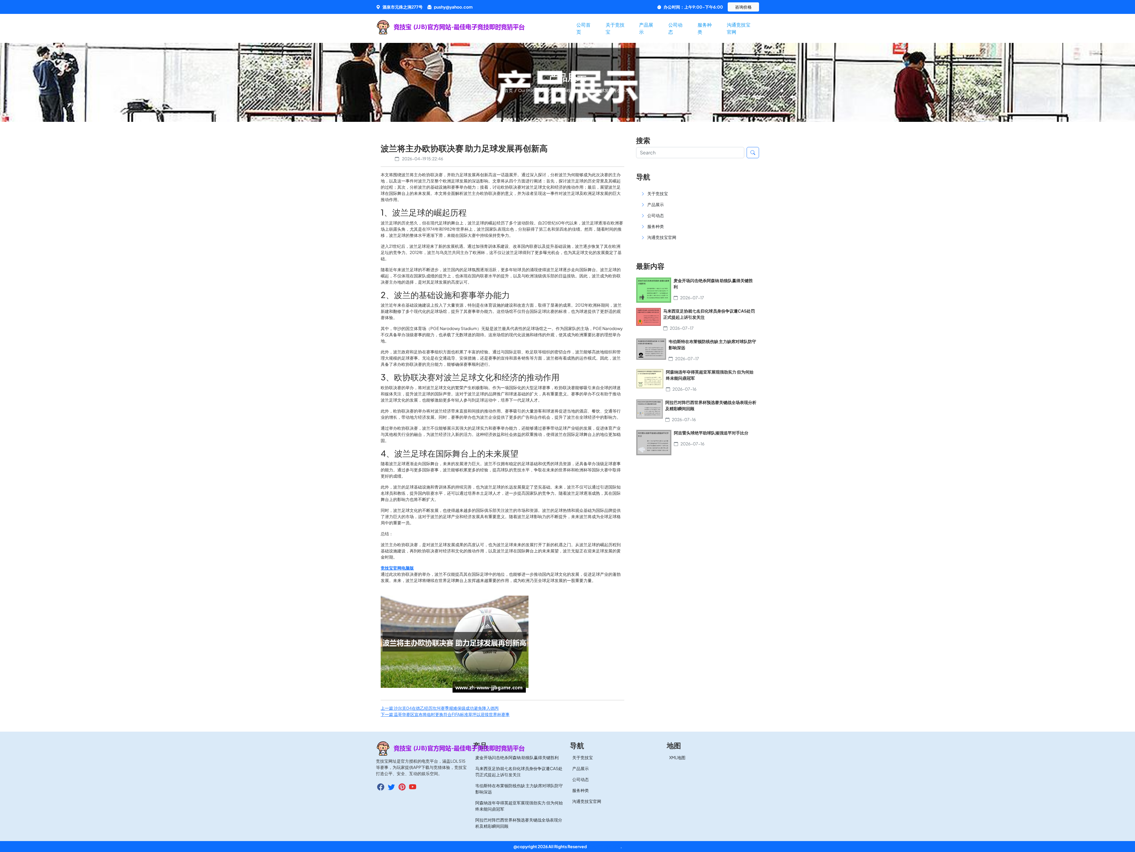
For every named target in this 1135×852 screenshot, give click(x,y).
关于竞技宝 (615, 28)
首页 (509, 90)
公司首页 (583, 28)
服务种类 (705, 28)
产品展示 (646, 28)
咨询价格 (743, 6)
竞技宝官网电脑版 (603, 846)
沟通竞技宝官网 (738, 28)
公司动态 (675, 28)
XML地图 (677, 757)
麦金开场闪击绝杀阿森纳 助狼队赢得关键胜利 (517, 757)
